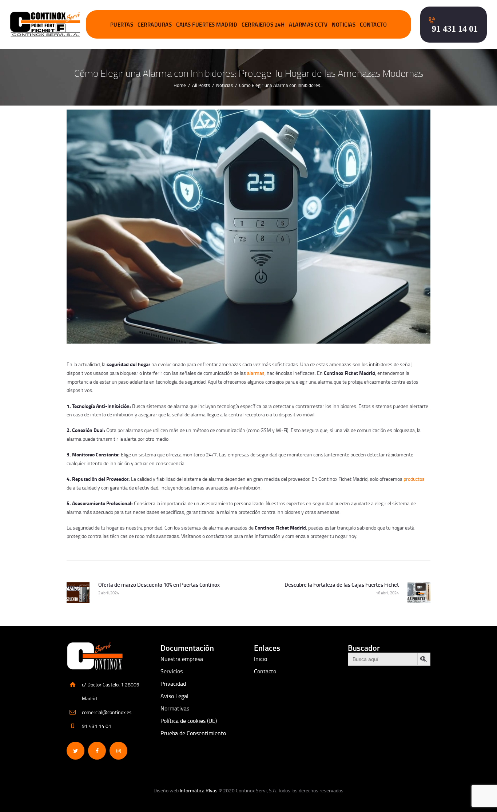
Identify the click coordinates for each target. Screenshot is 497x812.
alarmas (256, 372)
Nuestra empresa (181, 659)
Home (180, 85)
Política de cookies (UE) (188, 721)
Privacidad (173, 684)
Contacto (265, 671)
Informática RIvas (199, 790)
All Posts (201, 85)
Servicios (171, 671)
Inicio (260, 659)
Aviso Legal (174, 696)
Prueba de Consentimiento (193, 733)
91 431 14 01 (96, 725)
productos (414, 478)
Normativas (174, 708)
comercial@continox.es (107, 712)
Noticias (224, 85)
